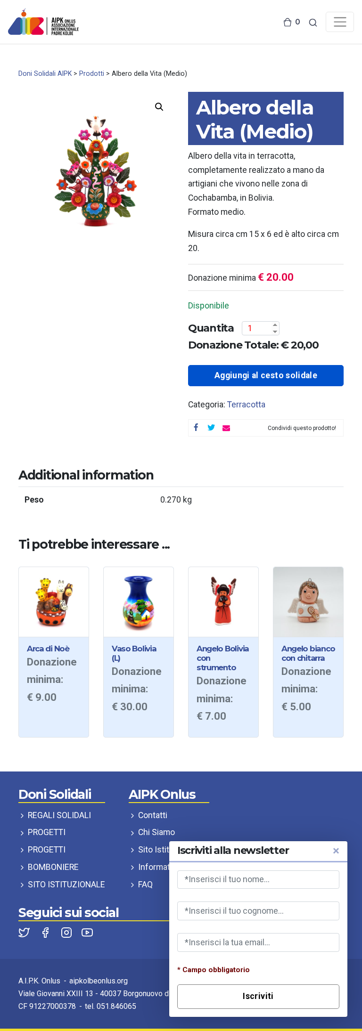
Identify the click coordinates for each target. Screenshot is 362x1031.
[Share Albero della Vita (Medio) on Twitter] (211, 428)
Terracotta (246, 404)
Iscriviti (258, 996)
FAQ (144, 884)
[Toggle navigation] (340, 22)
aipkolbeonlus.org (98, 980)
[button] (159, 106)
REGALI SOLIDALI (58, 815)
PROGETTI (46, 832)
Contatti (151, 815)
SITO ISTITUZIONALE (65, 884)
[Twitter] (25, 931)
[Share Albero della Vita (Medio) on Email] (226, 428)
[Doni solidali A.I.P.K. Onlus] (43, 21)
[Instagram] (67, 931)
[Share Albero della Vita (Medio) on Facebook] (196, 428)
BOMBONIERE (52, 867)
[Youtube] (87, 931)
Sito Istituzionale (168, 849)
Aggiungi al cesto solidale (265, 375)
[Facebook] (46, 931)
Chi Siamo (155, 832)
